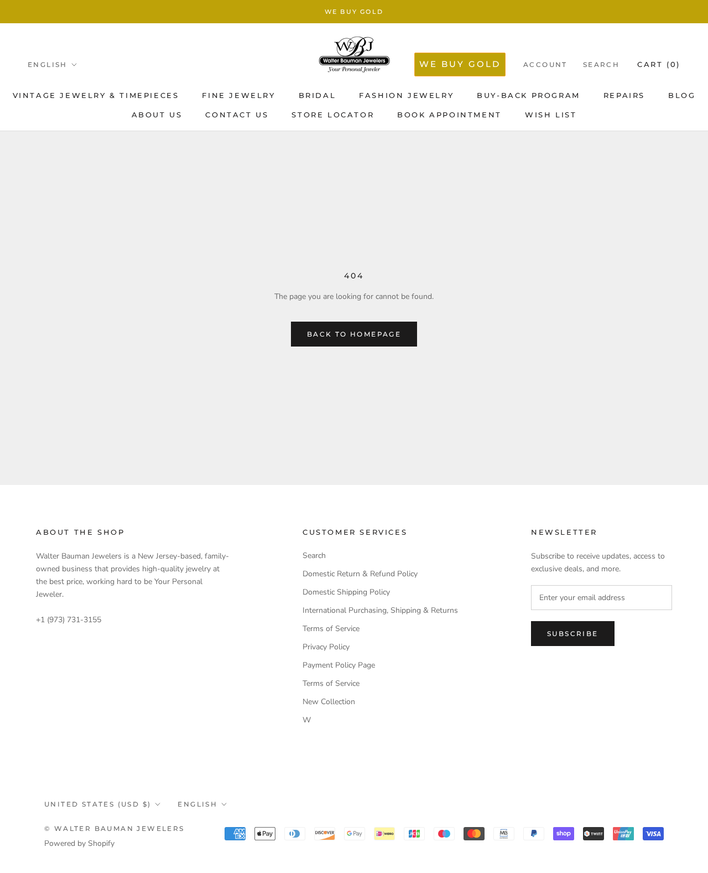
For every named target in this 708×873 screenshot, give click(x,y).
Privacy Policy (326, 647)
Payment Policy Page (339, 665)
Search (601, 64)
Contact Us (236, 114)
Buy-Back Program (528, 95)
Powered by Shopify (79, 843)
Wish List (550, 114)
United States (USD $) (97, 804)
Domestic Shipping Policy (346, 592)
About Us (157, 114)
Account (545, 64)
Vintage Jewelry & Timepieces (96, 95)
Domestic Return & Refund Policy (360, 574)
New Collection (329, 701)
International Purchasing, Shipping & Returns (380, 610)
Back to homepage (354, 334)
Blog (681, 95)
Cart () (658, 64)
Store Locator (332, 114)
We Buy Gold (354, 12)
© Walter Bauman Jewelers (114, 828)
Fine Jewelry (238, 95)
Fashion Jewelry (406, 95)
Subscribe (572, 633)
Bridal (317, 95)
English (47, 64)
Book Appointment (449, 114)
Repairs (624, 95)
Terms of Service (331, 628)
